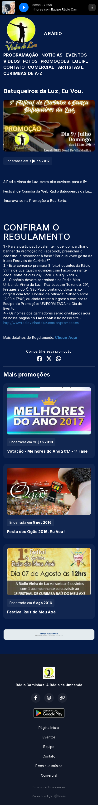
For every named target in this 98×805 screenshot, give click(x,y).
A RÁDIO (53, 33)
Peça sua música (48, 766)
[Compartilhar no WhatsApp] (58, 359)
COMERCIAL (41, 67)
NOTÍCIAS (52, 55)
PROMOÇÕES (55, 61)
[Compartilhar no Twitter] (49, 359)
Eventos (49, 737)
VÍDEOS (11, 61)
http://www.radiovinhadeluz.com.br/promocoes (41, 323)
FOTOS (30, 61)
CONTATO (14, 67)
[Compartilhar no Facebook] (39, 359)
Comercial (49, 775)
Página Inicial (49, 728)
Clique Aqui (66, 337)
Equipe (48, 747)
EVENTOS (76, 55)
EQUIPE (80, 61)
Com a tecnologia (42, 796)
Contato (49, 756)
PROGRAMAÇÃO (20, 55)
